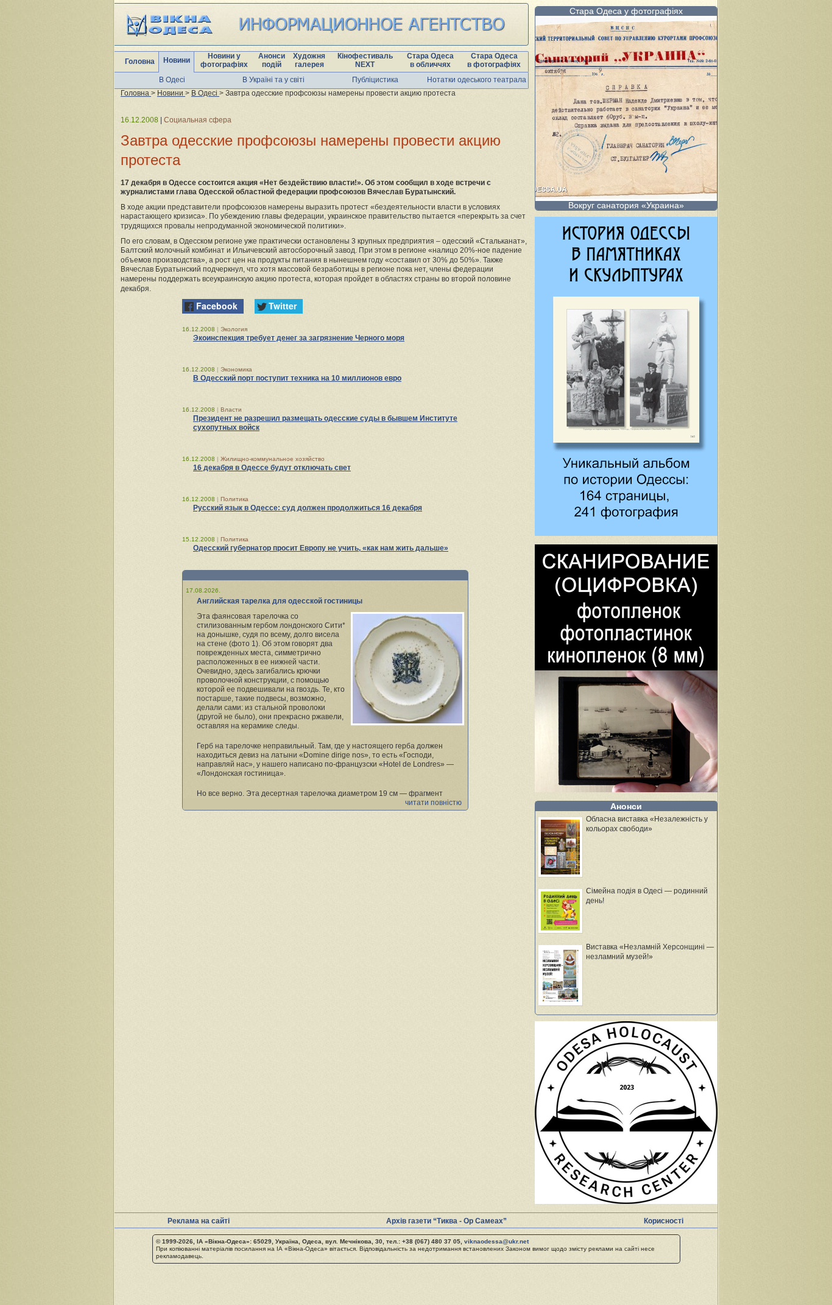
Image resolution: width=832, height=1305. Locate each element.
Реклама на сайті (198, 1221)
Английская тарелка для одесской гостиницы (279, 601)
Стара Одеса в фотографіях (494, 60)
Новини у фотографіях (224, 60)
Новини (176, 60)
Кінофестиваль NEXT (365, 60)
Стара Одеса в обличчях (430, 60)
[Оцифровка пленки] (626, 789)
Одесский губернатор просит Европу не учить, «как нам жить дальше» (320, 548)
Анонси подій (271, 60)
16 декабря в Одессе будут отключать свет (272, 467)
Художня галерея (309, 60)
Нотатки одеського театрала (476, 80)
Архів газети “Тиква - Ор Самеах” (446, 1221)
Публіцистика (375, 80)
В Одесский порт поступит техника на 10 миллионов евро (297, 378)
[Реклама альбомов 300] (626, 532)
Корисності (663, 1221)
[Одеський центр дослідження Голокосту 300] (626, 1200)
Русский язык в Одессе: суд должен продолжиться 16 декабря (307, 508)
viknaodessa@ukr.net (496, 1241)
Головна (140, 61)
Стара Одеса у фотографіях (626, 11)
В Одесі (172, 80)
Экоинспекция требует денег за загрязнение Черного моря (298, 338)
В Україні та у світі (273, 80)
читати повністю (433, 802)
